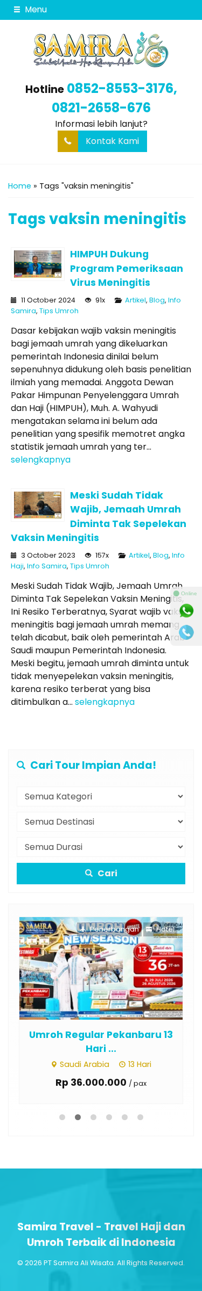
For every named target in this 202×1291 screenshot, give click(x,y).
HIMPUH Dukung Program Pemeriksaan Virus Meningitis (126, 268)
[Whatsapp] (186, 611)
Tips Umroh (59, 310)
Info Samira (47, 566)
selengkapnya (41, 459)
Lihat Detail (111, 968)
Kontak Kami (112, 141)
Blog (157, 300)
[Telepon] (186, 632)
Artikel (135, 300)
